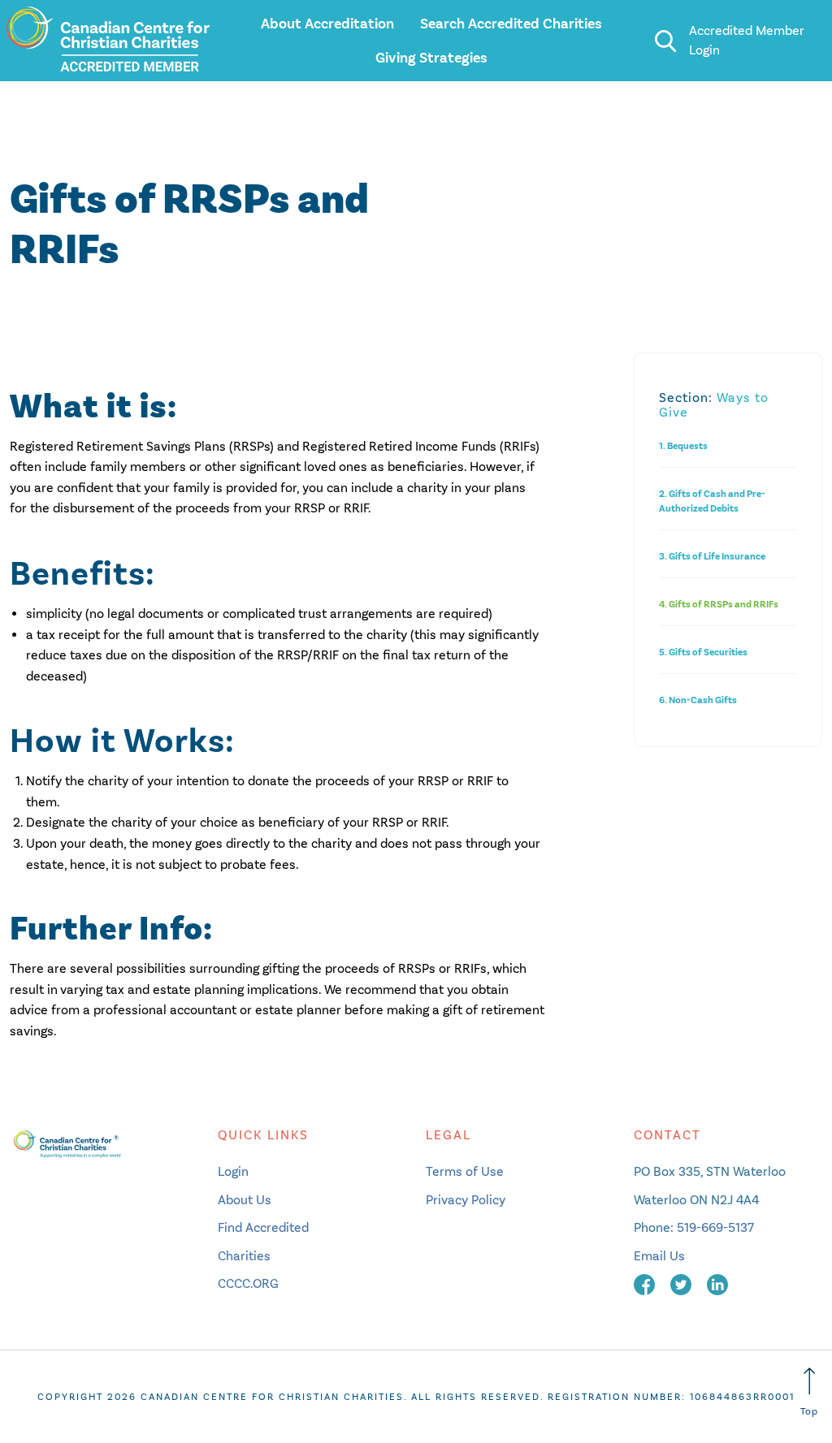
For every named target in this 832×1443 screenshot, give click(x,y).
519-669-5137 (715, 1227)
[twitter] (682, 1283)
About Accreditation (327, 23)
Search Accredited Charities (511, 23)
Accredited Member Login (746, 40)
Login (233, 1171)
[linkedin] (717, 1283)
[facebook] (646, 1283)
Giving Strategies (431, 58)
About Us (244, 1200)
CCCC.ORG (248, 1283)
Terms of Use (465, 1171)
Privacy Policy (465, 1200)
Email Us (659, 1256)
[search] (665, 40)
